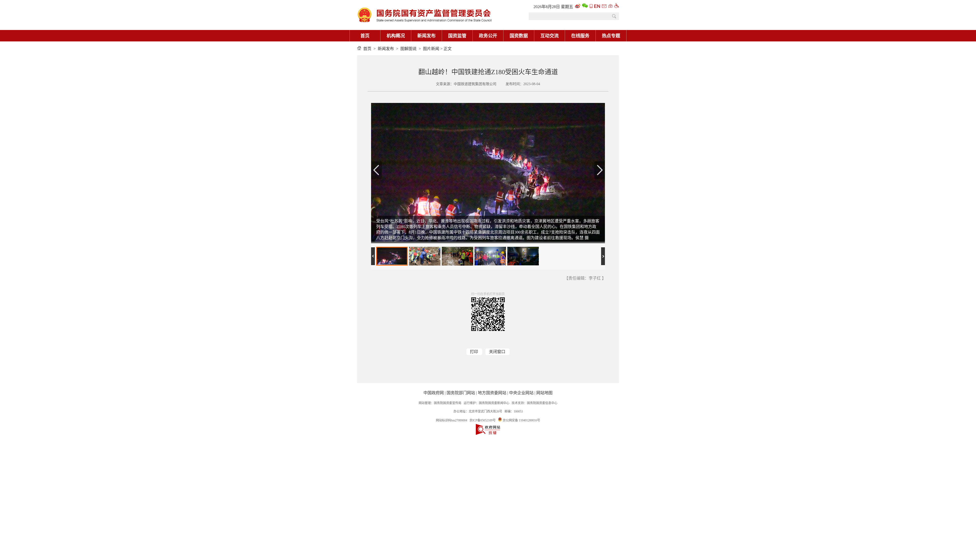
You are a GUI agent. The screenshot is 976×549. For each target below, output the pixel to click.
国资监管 (457, 35)
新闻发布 (426, 35)
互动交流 (549, 35)
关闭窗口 (497, 351)
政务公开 (488, 35)
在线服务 (580, 35)
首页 (365, 35)
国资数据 (519, 35)
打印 (474, 351)
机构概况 (396, 35)
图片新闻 (431, 49)
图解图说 (408, 49)
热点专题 (611, 35)
